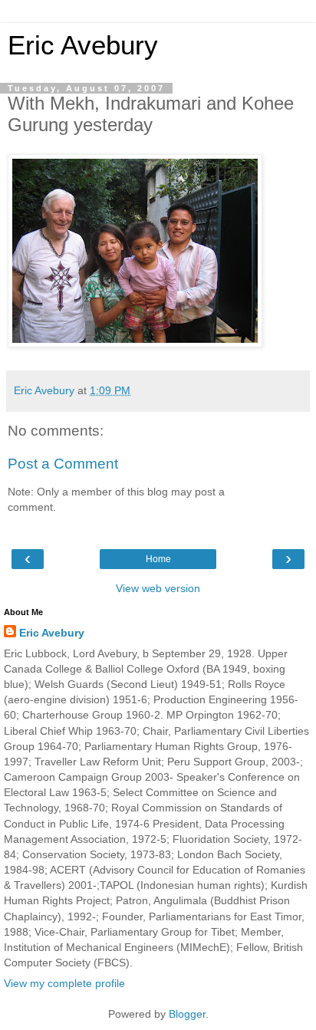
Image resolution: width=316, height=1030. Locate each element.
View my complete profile (64, 983)
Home (158, 559)
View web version (158, 588)
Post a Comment (63, 464)
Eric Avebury (83, 45)
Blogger (187, 1014)
